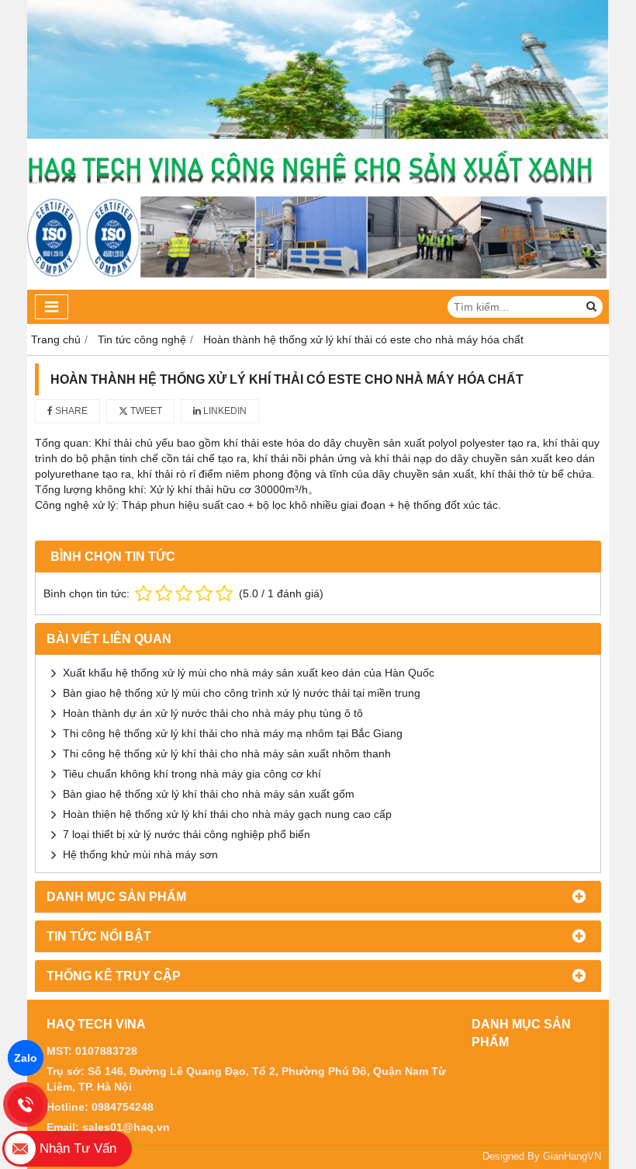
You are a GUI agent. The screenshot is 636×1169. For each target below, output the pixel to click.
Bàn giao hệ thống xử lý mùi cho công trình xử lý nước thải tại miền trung (241, 693)
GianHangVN (572, 1156)
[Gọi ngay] (26, 1104)
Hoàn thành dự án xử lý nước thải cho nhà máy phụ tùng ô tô (213, 713)
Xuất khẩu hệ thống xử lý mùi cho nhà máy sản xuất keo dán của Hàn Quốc (248, 672)
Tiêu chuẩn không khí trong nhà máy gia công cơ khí (192, 773)
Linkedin (224, 410)
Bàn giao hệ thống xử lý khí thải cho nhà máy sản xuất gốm (208, 794)
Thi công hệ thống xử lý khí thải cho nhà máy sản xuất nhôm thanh (227, 753)
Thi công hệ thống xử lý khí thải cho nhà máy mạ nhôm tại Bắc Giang (233, 733)
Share (70, 410)
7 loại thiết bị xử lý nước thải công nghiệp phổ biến (186, 834)
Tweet (145, 410)
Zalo (25, 1058)
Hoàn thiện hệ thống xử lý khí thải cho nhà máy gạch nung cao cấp (227, 814)
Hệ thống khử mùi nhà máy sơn (140, 854)
